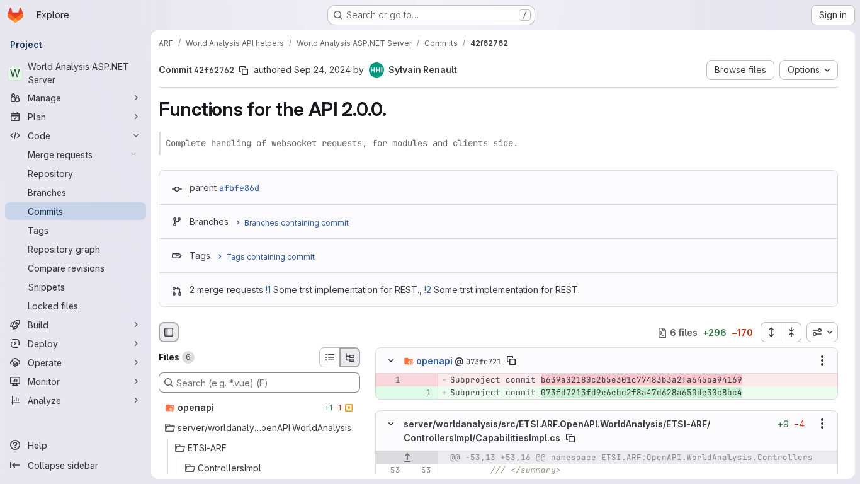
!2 (427, 289)
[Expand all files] (771, 332)
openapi (434, 360)
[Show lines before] (407, 457)
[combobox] (822, 332)
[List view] (329, 357)
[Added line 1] (420, 393)
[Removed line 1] (389, 380)
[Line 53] (389, 469)
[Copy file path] (511, 361)
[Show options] (822, 361)
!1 (268, 289)
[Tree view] (350, 357)
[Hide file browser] (169, 332)
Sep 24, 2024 (322, 69)
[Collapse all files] (791, 332)
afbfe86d (239, 187)
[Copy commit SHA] (243, 70)
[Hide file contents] (391, 361)
